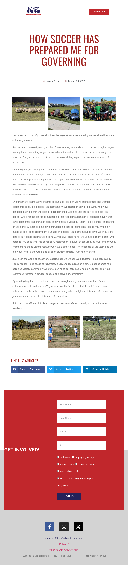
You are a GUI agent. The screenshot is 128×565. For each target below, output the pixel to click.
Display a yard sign (84, 457)
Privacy (64, 544)
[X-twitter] (78, 526)
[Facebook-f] (49, 526)
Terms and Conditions (64, 550)
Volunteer (65, 457)
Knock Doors (67, 464)
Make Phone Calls (69, 471)
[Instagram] (64, 526)
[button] (83, 12)
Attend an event (86, 464)
